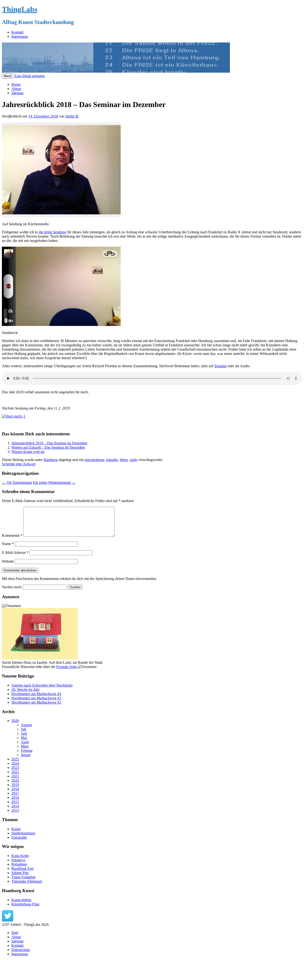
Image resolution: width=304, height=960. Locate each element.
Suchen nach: (12, 587)
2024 (15, 763)
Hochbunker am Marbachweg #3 (36, 698)
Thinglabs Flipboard (26, 881)
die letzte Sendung (52, 232)
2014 (15, 806)
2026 (15, 721)
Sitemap (17, 93)
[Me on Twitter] (7, 920)
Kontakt (17, 32)
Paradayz (18, 860)
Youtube (220, 366)
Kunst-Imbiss (21, 900)
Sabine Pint (19, 873)
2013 (15, 810)
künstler (112, 460)
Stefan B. (72, 116)
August (26, 725)
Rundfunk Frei (22, 868)
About (16, 89)
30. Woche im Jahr (25, 689)
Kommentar (12, 535)
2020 (15, 780)
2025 (15, 759)
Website (8, 561)
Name (8, 544)
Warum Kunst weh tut (27, 452)
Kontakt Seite (66, 667)
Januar (26, 755)
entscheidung (94, 460)
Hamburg (50, 460)
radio (133, 460)
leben (124, 460)
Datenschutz (20, 950)
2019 (15, 785)
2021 (15, 776)
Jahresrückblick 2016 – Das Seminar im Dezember (49, 443)
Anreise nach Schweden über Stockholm (41, 685)
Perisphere (19, 864)
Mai (24, 738)
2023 (15, 768)
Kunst (15, 829)
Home (16, 84)
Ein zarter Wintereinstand (54, 482)
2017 (15, 793)
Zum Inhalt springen (29, 76)
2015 (15, 802)
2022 (15, 772)
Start (14, 933)
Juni (24, 733)
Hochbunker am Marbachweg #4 (36, 694)
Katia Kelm (20, 856)
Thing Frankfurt (23, 877)
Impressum (19, 36)
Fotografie (19, 837)
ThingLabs (19, 9)
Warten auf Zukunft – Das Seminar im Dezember (48, 447)
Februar (27, 750)
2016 (15, 797)
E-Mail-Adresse (15, 553)
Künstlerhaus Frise (25, 904)
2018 (15, 789)
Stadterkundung (23, 833)
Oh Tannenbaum (17, 482)
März (25, 746)
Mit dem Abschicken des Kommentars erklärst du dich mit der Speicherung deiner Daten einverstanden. (79, 579)
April (25, 742)
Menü (7, 76)
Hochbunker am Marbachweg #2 (36, 702)
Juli (23, 729)
